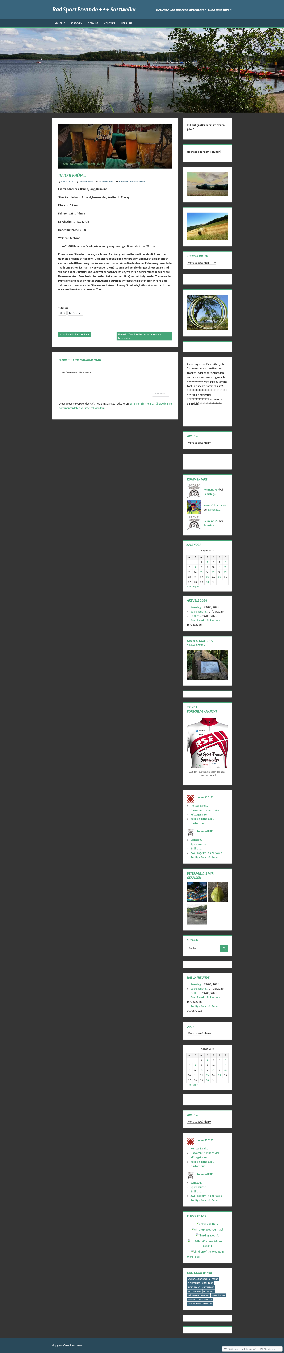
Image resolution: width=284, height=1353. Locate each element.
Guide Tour (207, 1283)
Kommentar (160, 393)
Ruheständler (218, 1295)
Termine (93, 23)
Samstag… (210, 494)
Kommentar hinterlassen (132, 181)
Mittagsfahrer (199, 814)
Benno (215, 1279)
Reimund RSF (86, 181)
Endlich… (196, 616)
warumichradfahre (215, 505)
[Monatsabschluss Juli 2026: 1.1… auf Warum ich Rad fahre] (197, 893)
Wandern (207, 1303)
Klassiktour (208, 1287)
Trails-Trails (205, 1299)
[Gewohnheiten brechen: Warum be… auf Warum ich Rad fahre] (218, 893)
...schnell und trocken (199, 1279)
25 (219, 577)
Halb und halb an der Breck (73, 335)
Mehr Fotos (194, 1256)
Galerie (60, 23)
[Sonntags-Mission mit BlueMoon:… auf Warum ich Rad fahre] (197, 915)
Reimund (205, 1295)
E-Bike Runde (194, 1283)
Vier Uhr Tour (194, 1303)
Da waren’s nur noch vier (205, 810)
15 (201, 572)
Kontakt (109, 23)
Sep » (196, 586)
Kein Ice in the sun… (202, 819)
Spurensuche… (199, 611)
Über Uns (126, 23)
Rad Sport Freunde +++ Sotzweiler (94, 9)
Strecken (76, 23)
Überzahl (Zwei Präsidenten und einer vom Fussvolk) (139, 336)
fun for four (198, 823)
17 (213, 572)
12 (225, 567)
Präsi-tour (193, 1295)
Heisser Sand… (199, 805)
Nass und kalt (194, 1291)
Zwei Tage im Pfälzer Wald (206, 620)
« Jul (188, 586)
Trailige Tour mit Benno (205, 857)
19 (225, 572)
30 (207, 582)
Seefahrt (192, 1299)
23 (207, 577)
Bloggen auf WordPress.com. (67, 1345)
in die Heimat (106, 181)
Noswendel (208, 1291)
